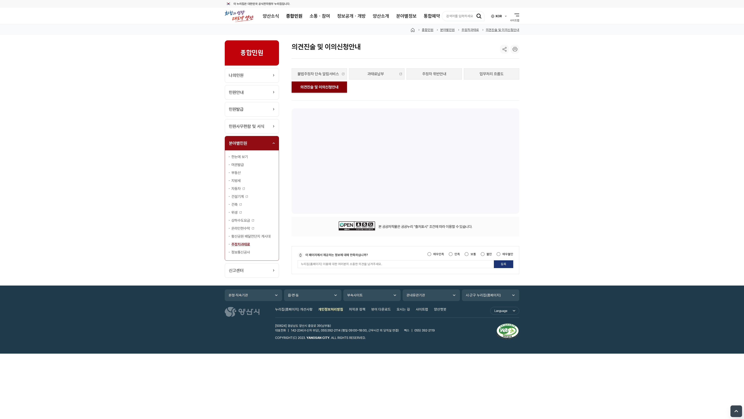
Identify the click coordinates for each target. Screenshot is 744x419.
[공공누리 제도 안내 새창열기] (357, 226)
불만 (489, 254)
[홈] (412, 30)
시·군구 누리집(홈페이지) (483, 295)
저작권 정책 (357, 309)
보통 (473, 254)
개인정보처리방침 (330, 309)
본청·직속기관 (238, 295)
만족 (457, 254)
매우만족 (438, 254)
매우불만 (507, 254)
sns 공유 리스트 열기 (504, 49)
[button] (271, 16)
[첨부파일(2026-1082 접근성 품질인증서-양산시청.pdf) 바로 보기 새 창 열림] (507, 332)
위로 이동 (736, 411)
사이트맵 (422, 309)
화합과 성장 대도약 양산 (239, 16)
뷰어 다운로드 (381, 309)
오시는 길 (403, 309)
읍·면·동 (293, 295)
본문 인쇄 (515, 49)
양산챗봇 (440, 309)
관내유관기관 (415, 295)
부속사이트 (355, 295)
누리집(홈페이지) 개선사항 (294, 309)
